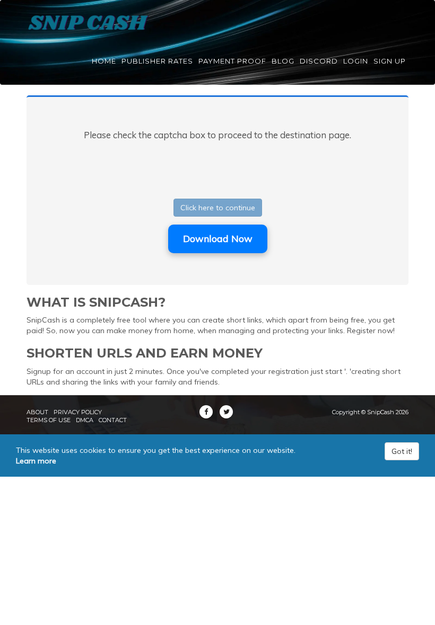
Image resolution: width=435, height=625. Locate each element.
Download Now (218, 239)
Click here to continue (217, 207)
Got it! (402, 451)
